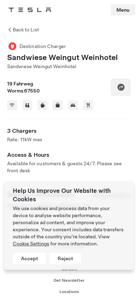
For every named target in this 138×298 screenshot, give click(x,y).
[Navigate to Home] (30, 10)
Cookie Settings (31, 243)
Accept (29, 258)
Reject (65, 258)
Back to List (26, 29)
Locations (69, 291)
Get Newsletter (69, 280)
